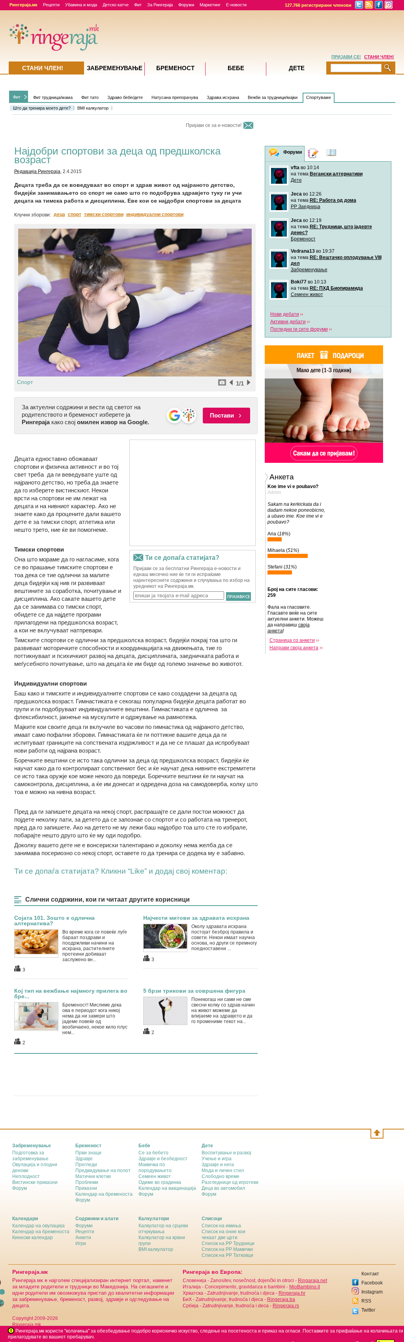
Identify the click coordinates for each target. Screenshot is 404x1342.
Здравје (84, 1158)
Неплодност (26, 1176)
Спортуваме (318, 97)
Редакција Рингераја (37, 171)
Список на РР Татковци (227, 1255)
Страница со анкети (292, 640)
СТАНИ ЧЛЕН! (379, 56)
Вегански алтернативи (336, 174)
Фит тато (90, 97)
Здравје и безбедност (162, 1158)
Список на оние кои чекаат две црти (223, 1234)
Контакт (370, 1274)
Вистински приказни (35, 1182)
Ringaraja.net (312, 1280)
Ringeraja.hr (292, 1293)
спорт (74, 214)
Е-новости (236, 4)
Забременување (309, 269)
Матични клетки (93, 1176)
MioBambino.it (304, 1287)
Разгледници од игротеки (230, 1182)
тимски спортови (103, 214)
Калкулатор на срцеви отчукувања (163, 1228)
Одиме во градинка (159, 1182)
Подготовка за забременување (30, 1155)
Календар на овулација (38, 1225)
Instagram (372, 1292)
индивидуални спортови (154, 214)
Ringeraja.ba (281, 1299)
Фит (138, 4)
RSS (366, 1301)
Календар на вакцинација (167, 1188)
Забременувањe (114, 68)
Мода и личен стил (223, 1170)
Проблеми (86, 1182)
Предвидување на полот (103, 1170)
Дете (296, 180)
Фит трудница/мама (53, 97)
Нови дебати (284, 314)
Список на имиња (221, 1225)
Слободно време (220, 1176)
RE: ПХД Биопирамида (336, 288)
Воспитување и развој (226, 1153)
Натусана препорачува (175, 97)
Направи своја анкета (293, 647)
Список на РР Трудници (228, 1243)
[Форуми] (274, 154)
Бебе (236, 68)
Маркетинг (210, 4)
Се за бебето (153, 1153)
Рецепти (51, 4)
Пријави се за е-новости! (213, 125)
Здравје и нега (218, 1164)
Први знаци (88, 1153)
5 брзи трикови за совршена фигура (194, 990)
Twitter (368, 1310)
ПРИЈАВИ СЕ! (346, 56)
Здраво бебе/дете (125, 97)
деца (59, 214)
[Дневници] (313, 153)
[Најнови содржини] (331, 153)
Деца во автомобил (223, 1188)
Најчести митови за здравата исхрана (196, 918)
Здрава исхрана (223, 97)
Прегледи (86, 1164)
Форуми (186, 4)
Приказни (86, 1188)
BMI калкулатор (92, 108)
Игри (80, 1243)
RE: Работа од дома (333, 200)
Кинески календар (32, 1237)
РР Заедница (305, 206)
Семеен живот (307, 294)
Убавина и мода (81, 4)
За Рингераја (160, 4)
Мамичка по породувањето (155, 1167)
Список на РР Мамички (227, 1249)
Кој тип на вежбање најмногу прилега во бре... (70, 993)
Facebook (372, 1283)
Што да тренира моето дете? (42, 108)
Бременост (303, 239)
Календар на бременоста (104, 1194)
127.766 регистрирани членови (318, 5)
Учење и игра (217, 1158)
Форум (19, 1188)
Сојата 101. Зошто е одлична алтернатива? (54, 920)
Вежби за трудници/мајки (272, 97)
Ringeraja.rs (286, 1305)
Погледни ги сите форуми (299, 329)
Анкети (83, 1237)
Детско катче (116, 4)
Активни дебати (288, 321)
